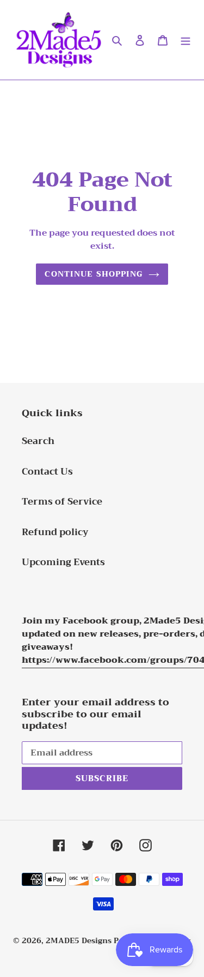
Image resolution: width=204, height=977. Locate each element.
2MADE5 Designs (79, 940)
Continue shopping (94, 274)
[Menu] (185, 39)
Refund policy (55, 532)
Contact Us (47, 471)
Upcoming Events (63, 562)
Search (38, 441)
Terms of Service (62, 502)
